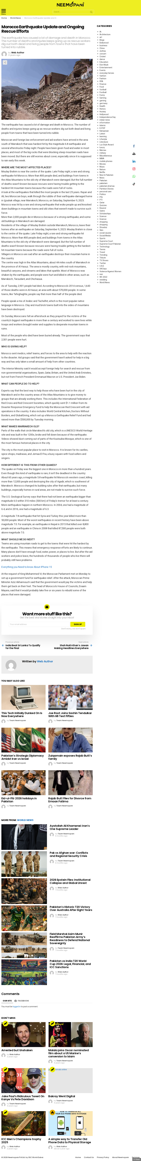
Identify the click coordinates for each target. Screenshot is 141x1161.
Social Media (105, 236)
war (101, 274)
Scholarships (105, 213)
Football (103, 92)
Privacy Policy (103, 1157)
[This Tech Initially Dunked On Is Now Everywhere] (23, 697)
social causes (105, 233)
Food (102, 87)
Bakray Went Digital (61, 1096)
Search (91, 12)
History (103, 109)
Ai (100, 32)
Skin (101, 230)
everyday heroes (107, 73)
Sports (102, 238)
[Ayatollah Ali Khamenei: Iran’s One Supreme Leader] (24, 837)
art (101, 37)
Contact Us (89, 1157)
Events (102, 70)
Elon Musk (104, 65)
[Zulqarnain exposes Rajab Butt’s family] (70, 740)
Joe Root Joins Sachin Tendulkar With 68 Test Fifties (70, 714)
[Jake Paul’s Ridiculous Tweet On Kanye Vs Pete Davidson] (23, 1080)
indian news (105, 120)
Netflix (102, 172)
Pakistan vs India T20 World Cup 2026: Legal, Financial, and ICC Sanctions (70, 964)
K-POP (102, 128)
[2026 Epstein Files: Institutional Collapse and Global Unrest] (24, 891)
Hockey (103, 112)
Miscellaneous (106, 156)
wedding (103, 280)
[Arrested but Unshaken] (23, 1034)
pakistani (103, 183)
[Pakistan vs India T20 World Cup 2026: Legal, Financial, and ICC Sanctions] (24, 972)
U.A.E (102, 266)
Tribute (103, 258)
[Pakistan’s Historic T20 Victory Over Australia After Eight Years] (24, 918)
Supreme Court (106, 241)
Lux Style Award (107, 145)
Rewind (103, 208)
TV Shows (104, 260)
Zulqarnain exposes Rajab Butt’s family (70, 757)
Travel (102, 252)
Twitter (103, 263)
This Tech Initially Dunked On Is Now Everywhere (21, 714)
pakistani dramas (107, 186)
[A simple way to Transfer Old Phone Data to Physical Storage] (70, 1123)
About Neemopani (120, 1157)
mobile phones (106, 161)
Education (104, 62)
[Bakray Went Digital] (70, 1080)
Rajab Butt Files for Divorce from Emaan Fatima (69, 799)
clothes (103, 51)
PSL (101, 197)
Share (5, 62)
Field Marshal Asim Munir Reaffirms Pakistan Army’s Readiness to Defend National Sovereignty (70, 938)
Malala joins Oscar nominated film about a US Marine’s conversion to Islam (68, 1053)
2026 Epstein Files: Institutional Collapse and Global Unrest (70, 881)
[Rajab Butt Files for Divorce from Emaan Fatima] (70, 782)
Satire (102, 211)
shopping (104, 222)
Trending (5, 1023)
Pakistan (103, 180)
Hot (52, 1112)
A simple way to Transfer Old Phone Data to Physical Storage (69, 1140)
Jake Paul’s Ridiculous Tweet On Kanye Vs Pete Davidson (22, 1097)
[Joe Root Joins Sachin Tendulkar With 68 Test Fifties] (70, 697)
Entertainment (106, 67)
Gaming (103, 98)
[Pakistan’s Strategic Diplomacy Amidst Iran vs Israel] (23, 740)
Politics (103, 194)
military (103, 153)
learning (103, 136)
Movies (103, 164)
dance (102, 59)
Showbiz (103, 227)
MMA (102, 158)
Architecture (105, 34)
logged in (17, 1006)
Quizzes (103, 205)
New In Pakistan (106, 175)
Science (103, 216)
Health (102, 106)
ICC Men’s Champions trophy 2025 (21, 1140)
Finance (103, 84)
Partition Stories (107, 189)
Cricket (103, 56)
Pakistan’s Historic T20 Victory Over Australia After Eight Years (71, 908)
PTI (101, 200)
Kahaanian (104, 131)
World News (25, 820)
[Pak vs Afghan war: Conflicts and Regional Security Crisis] (24, 864)
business (103, 45)
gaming (103, 100)
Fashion (103, 78)
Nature (102, 169)
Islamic (103, 125)
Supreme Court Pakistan (110, 244)
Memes (103, 150)
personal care (105, 191)
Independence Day (108, 117)
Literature (104, 142)
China (102, 48)
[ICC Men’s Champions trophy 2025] (23, 1123)
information (105, 123)
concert (103, 54)
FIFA (101, 81)
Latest (102, 134)
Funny (102, 95)
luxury (102, 147)
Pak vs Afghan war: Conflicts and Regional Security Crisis (69, 854)
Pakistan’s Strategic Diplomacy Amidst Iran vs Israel (22, 757)
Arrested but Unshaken (17, 1050)
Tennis (102, 249)
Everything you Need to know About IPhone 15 (26, 566)
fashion (103, 76)
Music (102, 167)
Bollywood (104, 43)
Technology (105, 247)
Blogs (102, 40)
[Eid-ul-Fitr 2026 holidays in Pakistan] (23, 782)
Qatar (102, 202)
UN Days (103, 269)
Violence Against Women (110, 271)
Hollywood (104, 114)
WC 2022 (103, 277)
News (102, 178)
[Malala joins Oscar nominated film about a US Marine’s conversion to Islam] (70, 1034)
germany (103, 103)
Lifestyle (103, 139)
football (103, 89)
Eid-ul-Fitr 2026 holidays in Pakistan (19, 799)
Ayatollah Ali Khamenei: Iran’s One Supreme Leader (70, 827)
